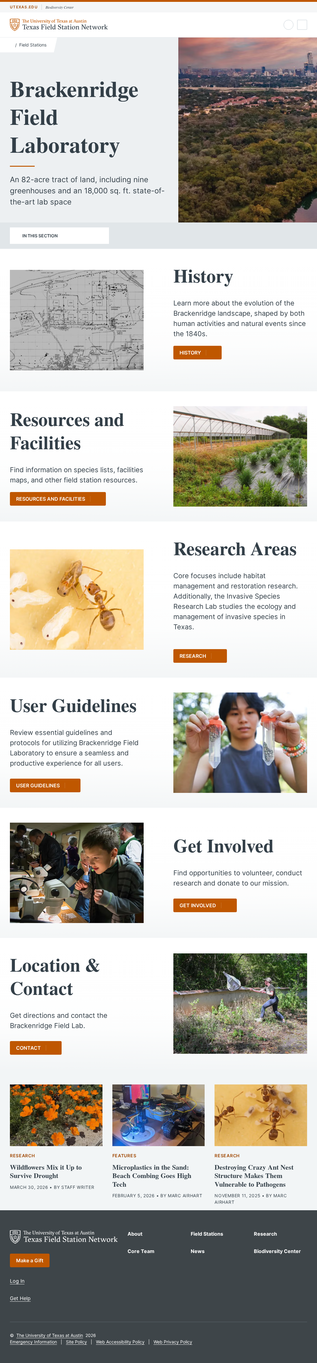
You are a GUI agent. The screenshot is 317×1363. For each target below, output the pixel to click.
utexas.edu (24, 7)
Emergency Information (33, 1341)
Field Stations (32, 44)
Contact (28, 1048)
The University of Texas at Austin (49, 1335)
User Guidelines (38, 785)
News (198, 1251)
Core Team (141, 1251)
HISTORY (190, 353)
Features (124, 1155)
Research (193, 656)
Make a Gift (29, 1260)
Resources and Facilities (50, 499)
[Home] (11, 44)
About (135, 1234)
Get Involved (198, 905)
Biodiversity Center (60, 7)
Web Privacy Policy (173, 1341)
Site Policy (76, 1341)
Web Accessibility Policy (120, 1341)
